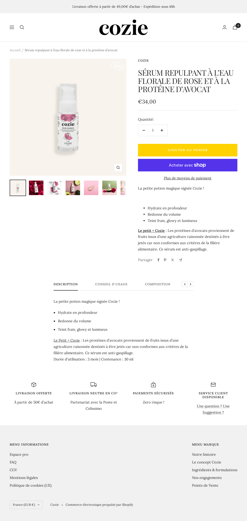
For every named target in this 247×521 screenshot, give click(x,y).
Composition (158, 284)
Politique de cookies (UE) (31, 485)
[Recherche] (22, 27)
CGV (13, 470)
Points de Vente (205, 485)
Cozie (143, 61)
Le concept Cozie (206, 462)
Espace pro (19, 454)
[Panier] (235, 27)
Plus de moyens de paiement (188, 178)
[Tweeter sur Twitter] (173, 260)
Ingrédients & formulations (214, 470)
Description (66, 284)
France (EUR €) (24, 505)
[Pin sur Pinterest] (165, 260)
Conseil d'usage (111, 284)
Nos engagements (207, 477)
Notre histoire (204, 454)
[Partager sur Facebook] (158, 260)
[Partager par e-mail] (180, 260)
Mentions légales (24, 477)
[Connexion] (224, 27)
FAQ (13, 462)
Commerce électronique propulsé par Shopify (99, 505)
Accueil (15, 50)
